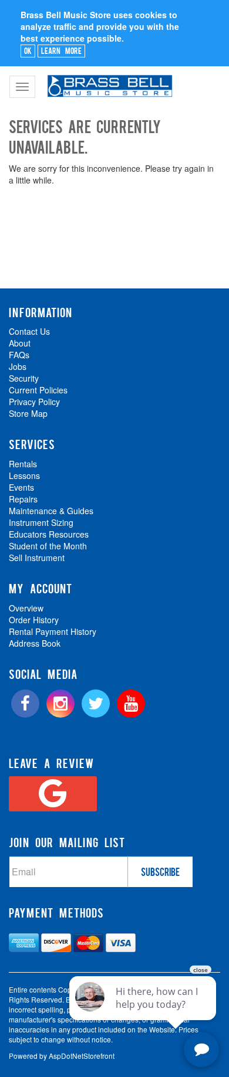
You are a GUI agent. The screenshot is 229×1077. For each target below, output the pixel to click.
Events (21, 487)
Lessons (24, 475)
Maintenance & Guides (51, 511)
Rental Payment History (52, 631)
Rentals (23, 464)
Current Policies (38, 390)
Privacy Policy (34, 401)
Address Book (34, 643)
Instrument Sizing (41, 522)
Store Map (28, 413)
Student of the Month (48, 546)
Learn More (61, 50)
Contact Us (29, 331)
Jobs (17, 366)
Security (24, 378)
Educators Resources (49, 534)
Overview (26, 608)
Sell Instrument (37, 557)
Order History (34, 620)
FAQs (19, 355)
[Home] (108, 81)
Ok (28, 50)
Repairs (23, 499)
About (20, 343)
